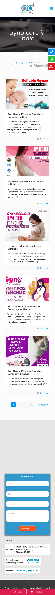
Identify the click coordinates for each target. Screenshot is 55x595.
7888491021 (34, 560)
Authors (34, 62)
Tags (22, 62)
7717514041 (34, 562)
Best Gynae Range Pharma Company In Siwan (23, 308)
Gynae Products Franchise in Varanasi (24, 247)
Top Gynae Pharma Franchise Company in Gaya (25, 372)
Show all (41, 66)
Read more (44, 139)
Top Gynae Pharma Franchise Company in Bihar (25, 116)
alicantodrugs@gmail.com (27, 570)
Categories (11, 62)
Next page (42, 405)
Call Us (19, 592)
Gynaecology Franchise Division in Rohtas (26, 183)
